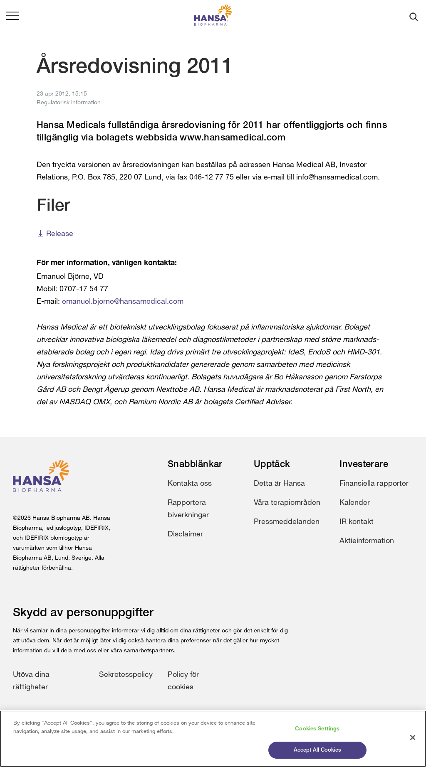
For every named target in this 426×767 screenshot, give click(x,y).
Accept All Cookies (317, 750)
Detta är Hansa (279, 482)
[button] (12, 16)
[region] (213, 738)
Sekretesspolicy (126, 673)
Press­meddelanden (287, 521)
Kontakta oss (190, 482)
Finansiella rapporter (374, 482)
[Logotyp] (213, 17)
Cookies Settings (317, 729)
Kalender (354, 501)
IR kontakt (356, 521)
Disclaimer (185, 533)
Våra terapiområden (287, 501)
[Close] (413, 737)
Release (59, 233)
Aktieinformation (366, 540)
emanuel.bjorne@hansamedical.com (122, 300)
